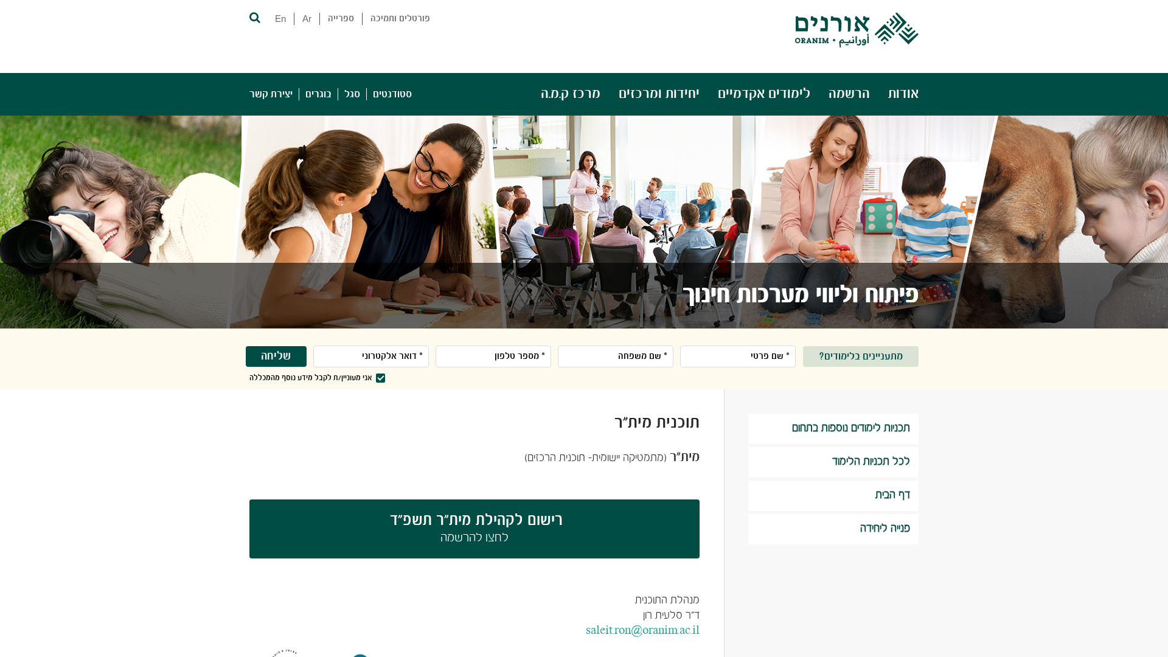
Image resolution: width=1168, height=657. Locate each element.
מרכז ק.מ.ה (570, 94)
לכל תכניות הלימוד (871, 462)
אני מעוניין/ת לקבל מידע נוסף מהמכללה (310, 378)
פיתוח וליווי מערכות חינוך (801, 295)
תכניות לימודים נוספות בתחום (851, 428)
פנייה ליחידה (885, 529)
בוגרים (318, 94)
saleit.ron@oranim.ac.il (643, 631)
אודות (903, 94)
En (280, 18)
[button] (254, 16)
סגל (352, 94)
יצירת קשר (271, 94)
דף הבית (892, 495)
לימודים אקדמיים (764, 94)
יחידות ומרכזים (659, 94)
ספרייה (341, 18)
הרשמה (849, 94)
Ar (306, 18)
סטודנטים (392, 94)
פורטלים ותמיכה (400, 18)
